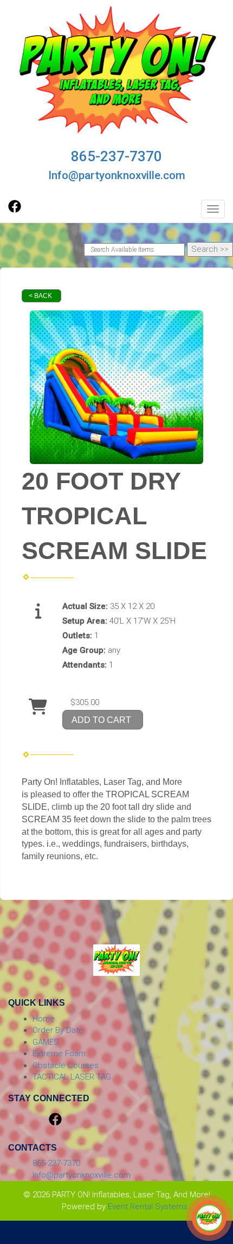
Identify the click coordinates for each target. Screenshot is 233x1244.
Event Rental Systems (147, 1206)
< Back (40, 296)
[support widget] (209, 1218)
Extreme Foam (59, 1053)
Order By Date (58, 1030)
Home (44, 1019)
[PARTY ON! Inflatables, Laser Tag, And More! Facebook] (14, 210)
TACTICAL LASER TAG (72, 1077)
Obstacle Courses (66, 1065)
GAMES (46, 1042)
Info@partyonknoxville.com (116, 175)
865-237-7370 (116, 156)
